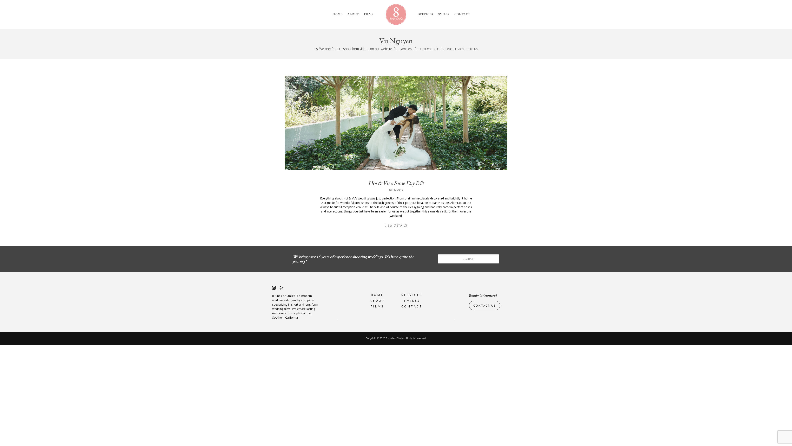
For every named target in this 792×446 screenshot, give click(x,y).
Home (337, 14)
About (353, 14)
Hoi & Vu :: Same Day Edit (396, 183)
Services (425, 14)
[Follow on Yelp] (281, 288)
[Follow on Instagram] (274, 288)
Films (368, 14)
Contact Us (484, 305)
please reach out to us (461, 48)
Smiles (443, 14)
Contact (462, 14)
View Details (396, 225)
